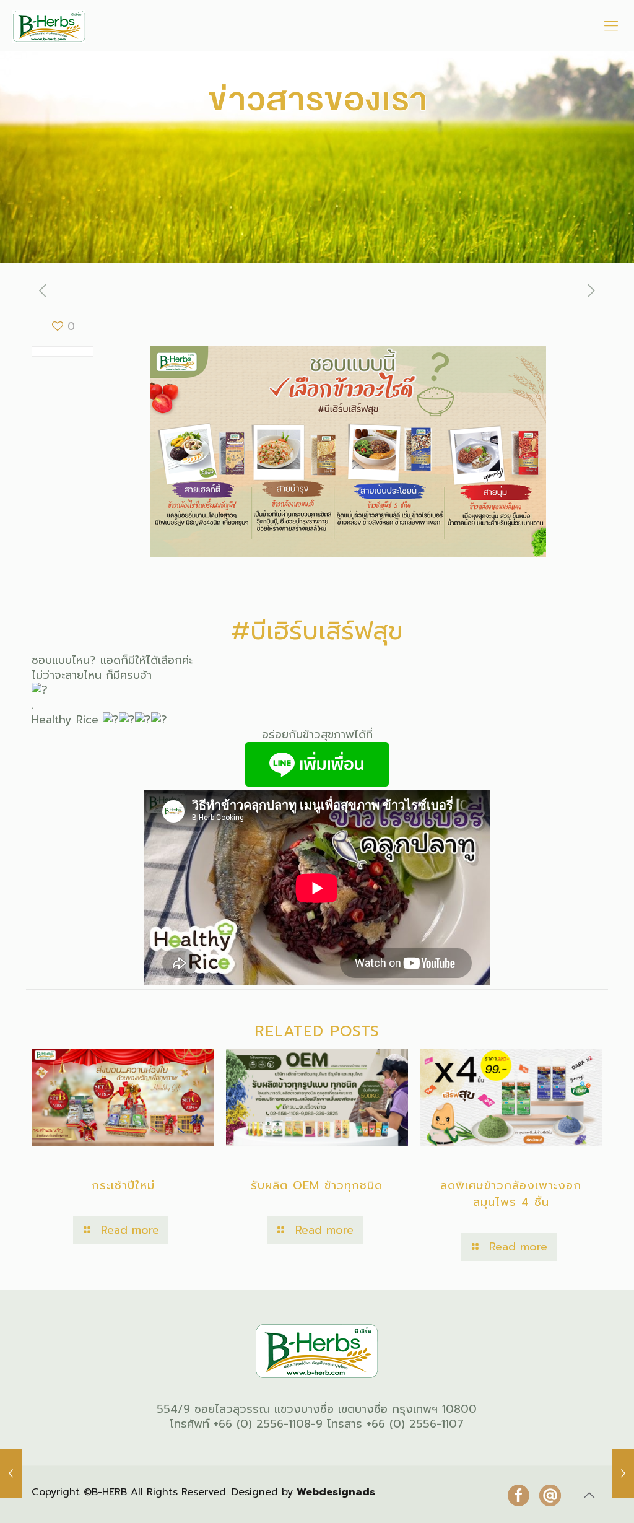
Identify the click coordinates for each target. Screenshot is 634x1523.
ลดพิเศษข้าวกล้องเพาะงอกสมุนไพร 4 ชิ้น (510, 1194)
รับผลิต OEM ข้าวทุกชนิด (317, 1185)
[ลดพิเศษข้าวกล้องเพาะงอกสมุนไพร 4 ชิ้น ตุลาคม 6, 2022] (623, 1473)
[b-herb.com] (48, 25)
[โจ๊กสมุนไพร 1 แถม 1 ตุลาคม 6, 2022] (11, 1473)
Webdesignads (336, 1492)
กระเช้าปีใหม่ (123, 1185)
